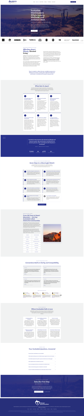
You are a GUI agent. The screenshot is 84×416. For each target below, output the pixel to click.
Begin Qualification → (38, 391)
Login (0, 415)
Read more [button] (24, 297)
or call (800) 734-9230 (41, 30)
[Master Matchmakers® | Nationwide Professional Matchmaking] (13, 1)
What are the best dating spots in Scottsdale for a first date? (42, 366)
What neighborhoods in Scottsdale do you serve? (42, 361)
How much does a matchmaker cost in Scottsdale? (42, 353)
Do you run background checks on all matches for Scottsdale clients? (42, 364)
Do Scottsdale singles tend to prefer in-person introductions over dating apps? (42, 358)
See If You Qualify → (42, 204)
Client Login (73, 1)
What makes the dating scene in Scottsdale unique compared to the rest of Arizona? (42, 356)
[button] (23, 295)
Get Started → (34, 30)
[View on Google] (23, 293)
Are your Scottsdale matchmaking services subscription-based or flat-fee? (42, 369)
